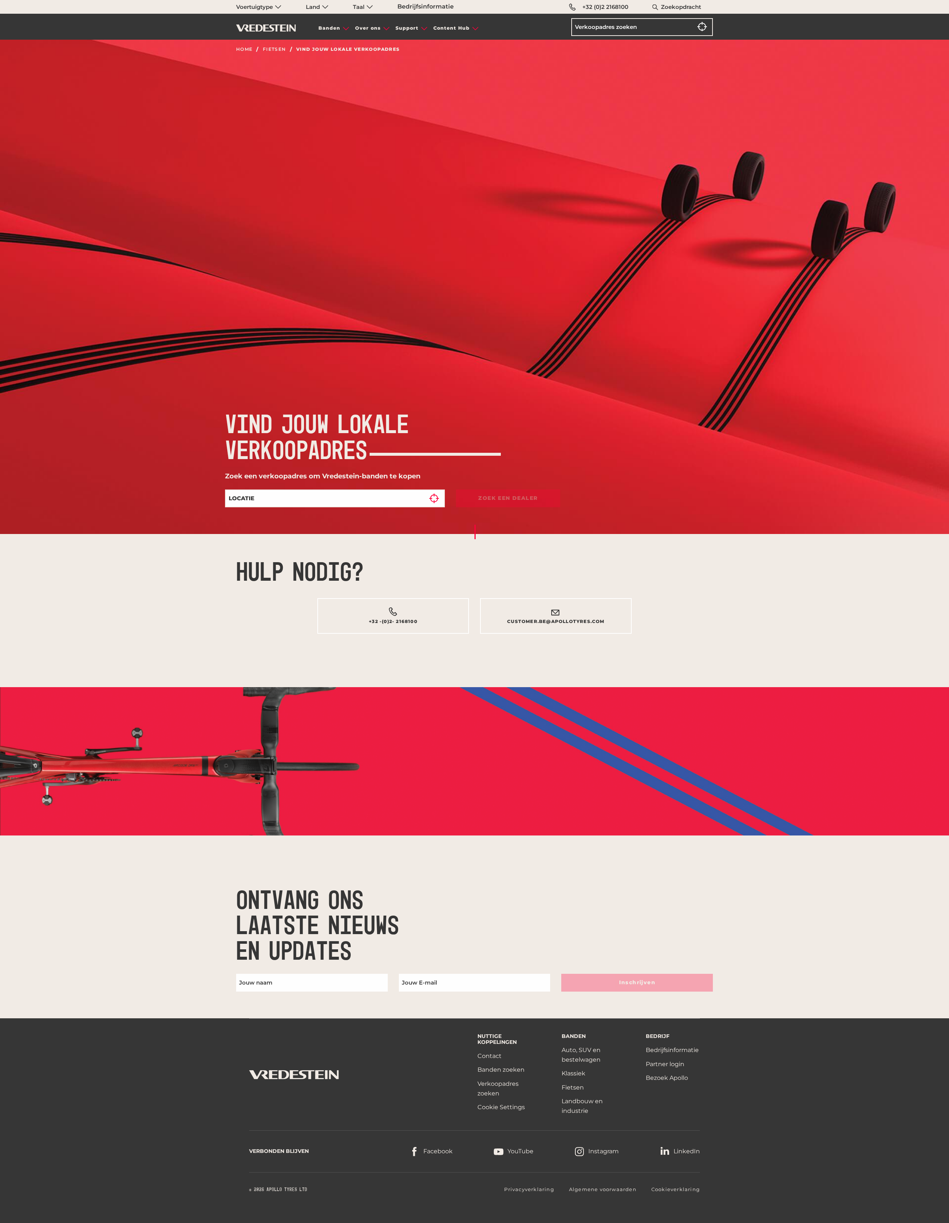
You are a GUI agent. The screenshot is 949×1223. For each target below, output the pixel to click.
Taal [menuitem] (359, 6)
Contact (489, 1055)
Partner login (665, 1064)
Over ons (368, 28)
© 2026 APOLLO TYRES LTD (278, 1189)
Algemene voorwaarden (602, 1189)
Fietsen (274, 49)
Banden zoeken (501, 1069)
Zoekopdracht (681, 6)
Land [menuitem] (313, 6)
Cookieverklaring (675, 1189)
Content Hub (451, 28)
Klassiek (573, 1073)
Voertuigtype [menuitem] (255, 6)
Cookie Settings (501, 1107)
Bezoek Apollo (667, 1077)
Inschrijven (637, 982)
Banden (329, 28)
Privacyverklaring (529, 1189)
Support (407, 28)
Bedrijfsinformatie (425, 6)
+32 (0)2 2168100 (605, 6)
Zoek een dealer (508, 498)
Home (244, 49)
